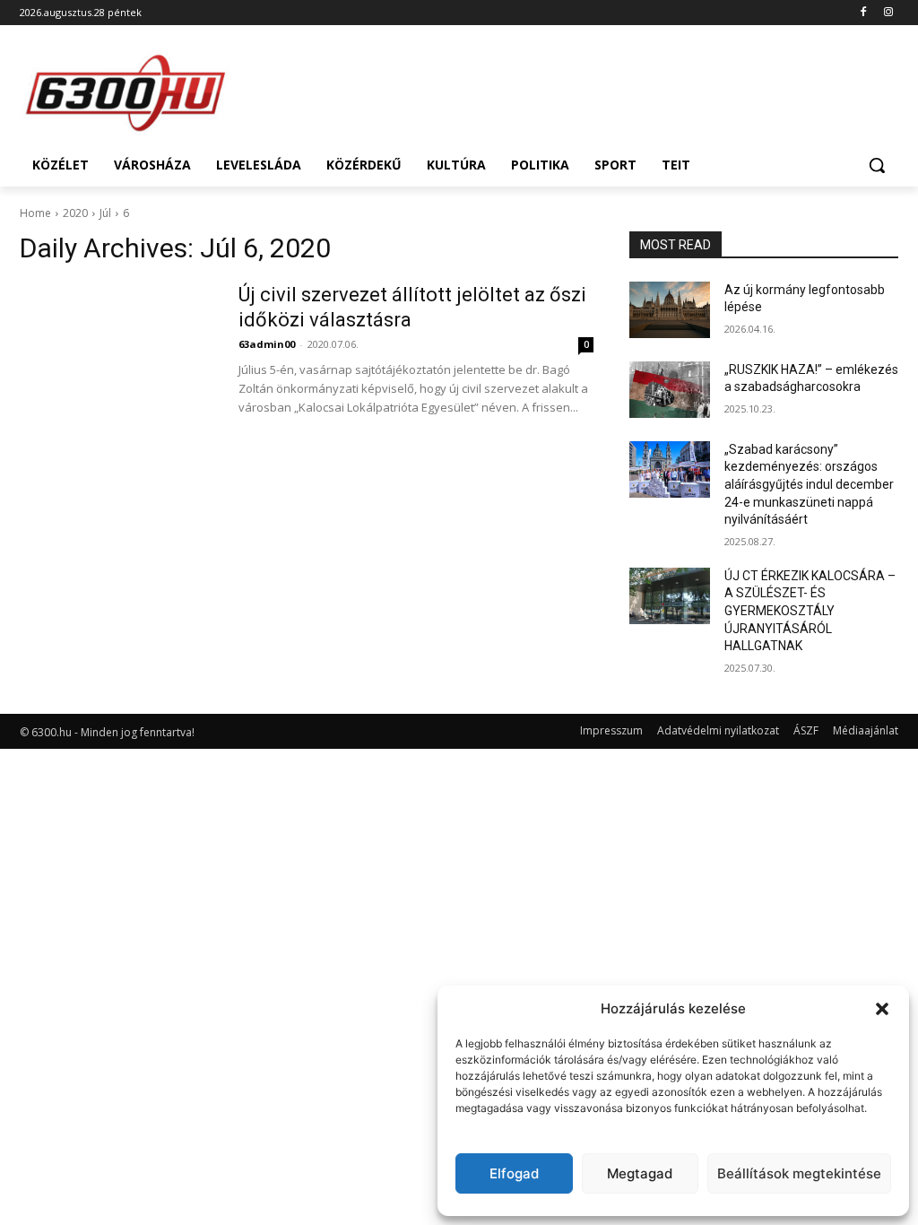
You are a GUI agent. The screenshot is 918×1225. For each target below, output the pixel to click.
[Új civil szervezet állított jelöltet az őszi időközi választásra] (117, 349)
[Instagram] (888, 13)
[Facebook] (863, 13)
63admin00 (266, 344)
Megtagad (639, 1173)
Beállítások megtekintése (799, 1173)
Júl (105, 213)
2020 (75, 213)
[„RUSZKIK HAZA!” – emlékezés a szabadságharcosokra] (669, 389)
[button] (882, 1009)
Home (35, 213)
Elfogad (514, 1173)
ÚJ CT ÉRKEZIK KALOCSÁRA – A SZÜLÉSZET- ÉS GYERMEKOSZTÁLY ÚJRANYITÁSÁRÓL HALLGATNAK (810, 611)
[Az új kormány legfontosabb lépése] (669, 310)
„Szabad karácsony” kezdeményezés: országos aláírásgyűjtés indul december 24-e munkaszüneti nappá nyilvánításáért (809, 484)
